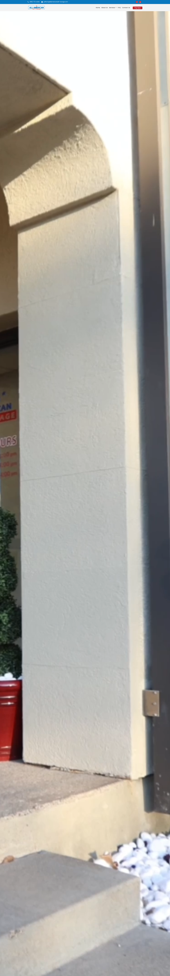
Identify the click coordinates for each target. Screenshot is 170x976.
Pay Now (138, 8)
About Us (104, 8)
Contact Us (126, 8)
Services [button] (112, 8)
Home (98, 8)
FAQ (119, 8)
